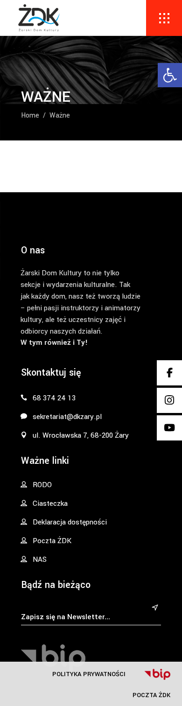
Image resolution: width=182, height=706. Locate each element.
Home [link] (30, 116)
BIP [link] (157, 674)
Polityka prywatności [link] (89, 674)
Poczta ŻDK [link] (151, 695)
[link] (170, 75)
